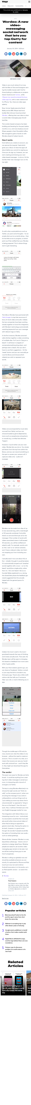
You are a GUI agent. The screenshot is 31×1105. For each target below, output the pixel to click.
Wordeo (4, 115)
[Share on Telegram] (21, 903)
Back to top (5, 898)
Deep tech (10, 6)
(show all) (11, 890)
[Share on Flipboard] (13, 903)
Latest (4, 6)
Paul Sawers (12, 881)
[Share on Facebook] (6, 903)
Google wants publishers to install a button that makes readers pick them (16, 932)
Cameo (17, 94)
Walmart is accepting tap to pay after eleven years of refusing (15, 924)
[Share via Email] (25, 903)
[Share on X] (9, 903)
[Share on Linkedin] (17, 903)
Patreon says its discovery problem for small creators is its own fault (15, 949)
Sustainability (19, 6)
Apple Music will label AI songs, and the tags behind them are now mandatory (16, 941)
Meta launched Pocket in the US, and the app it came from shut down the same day (15, 917)
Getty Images (6, 317)
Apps (15, 18)
